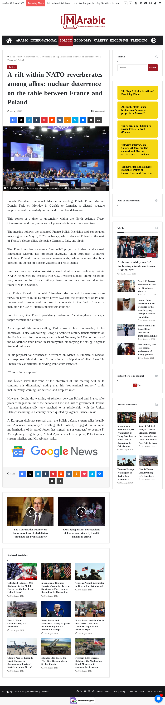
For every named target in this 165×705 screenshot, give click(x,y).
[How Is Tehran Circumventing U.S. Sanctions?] (22, 609)
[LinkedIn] (29, 120)
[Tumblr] (36, 120)
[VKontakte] (60, 120)
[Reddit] (52, 120)
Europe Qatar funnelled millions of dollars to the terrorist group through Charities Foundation (146, 308)
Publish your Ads (154, 691)
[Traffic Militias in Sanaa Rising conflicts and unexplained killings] (126, 330)
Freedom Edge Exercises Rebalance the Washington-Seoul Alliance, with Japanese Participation (88, 662)
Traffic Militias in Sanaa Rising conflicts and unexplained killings (147, 331)
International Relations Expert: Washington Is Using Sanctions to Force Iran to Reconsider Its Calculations (55, 587)
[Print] (98, 120)
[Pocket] (84, 474)
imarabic (45, 691)
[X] (21, 120)
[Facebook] (13, 120)
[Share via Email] (90, 120)
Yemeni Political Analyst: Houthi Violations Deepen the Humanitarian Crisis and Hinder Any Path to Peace (148, 434)
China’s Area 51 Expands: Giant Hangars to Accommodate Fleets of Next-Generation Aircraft (20, 662)
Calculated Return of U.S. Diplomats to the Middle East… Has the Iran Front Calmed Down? (20, 587)
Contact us (132, 691)
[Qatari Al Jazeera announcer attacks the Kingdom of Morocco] (126, 286)
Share (141, 691)
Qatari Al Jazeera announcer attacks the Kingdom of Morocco (147, 286)
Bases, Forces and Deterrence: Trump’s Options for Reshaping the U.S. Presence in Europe (55, 625)
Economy (82, 40)
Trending (139, 40)
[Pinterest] (44, 120)
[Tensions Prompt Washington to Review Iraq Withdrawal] (90, 571)
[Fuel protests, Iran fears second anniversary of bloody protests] (126, 349)
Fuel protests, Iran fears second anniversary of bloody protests (147, 349)
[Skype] (75, 120)
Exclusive (119, 40)
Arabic (22, 40)
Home (12, 57)
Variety (101, 40)
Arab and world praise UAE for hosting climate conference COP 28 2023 (136, 266)
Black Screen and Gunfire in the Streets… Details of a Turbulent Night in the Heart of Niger (89, 625)
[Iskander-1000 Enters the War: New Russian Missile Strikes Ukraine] (56, 646)
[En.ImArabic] (83, 21)
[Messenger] (83, 120)
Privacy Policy (118, 691)
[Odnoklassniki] (67, 120)
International (43, 40)
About (107, 691)
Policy (66, 40)
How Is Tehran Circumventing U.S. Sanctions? (17, 623)
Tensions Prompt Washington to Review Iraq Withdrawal (89, 584)
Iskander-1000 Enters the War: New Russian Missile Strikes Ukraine (54, 661)
